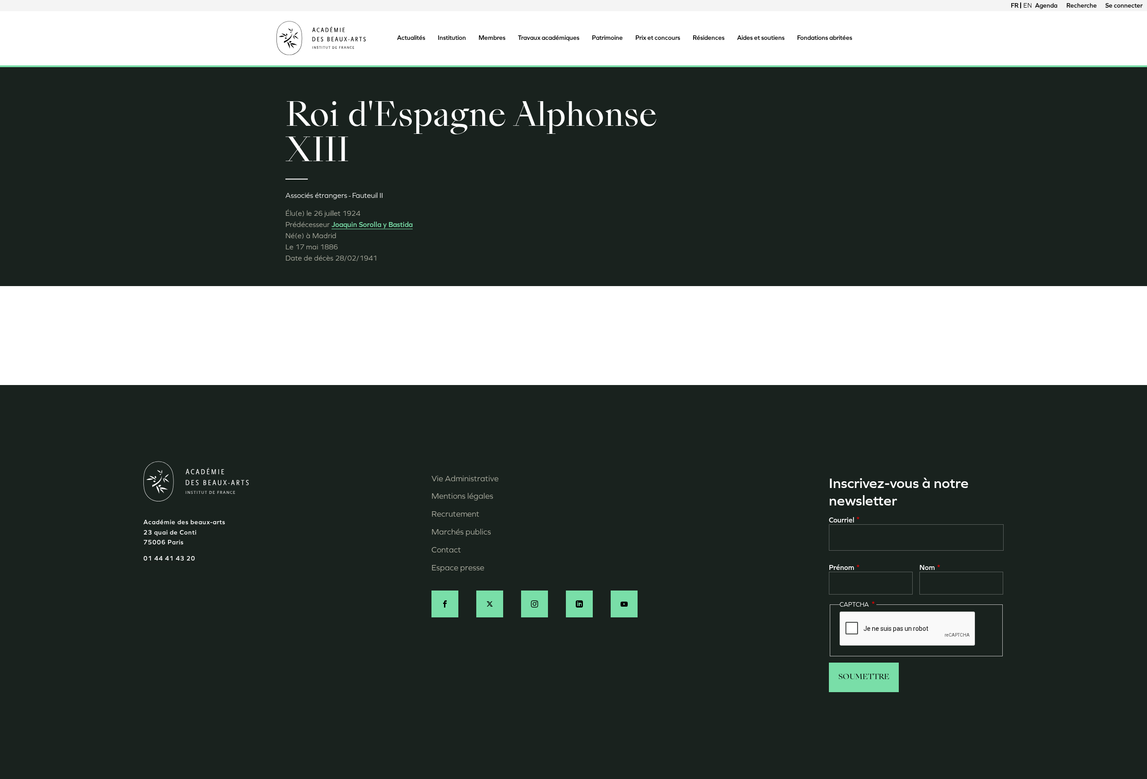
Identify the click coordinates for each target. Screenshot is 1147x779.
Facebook (444, 604)
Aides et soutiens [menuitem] (761, 38)
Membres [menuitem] (492, 38)
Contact (446, 550)
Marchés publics (461, 532)
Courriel (841, 520)
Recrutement (455, 514)
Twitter (489, 604)
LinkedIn (579, 604)
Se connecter (1124, 5)
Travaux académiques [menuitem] (548, 38)
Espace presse (457, 568)
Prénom (841, 567)
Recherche (1081, 5)
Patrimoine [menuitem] (607, 38)
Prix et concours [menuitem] (657, 38)
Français (1015, 5)
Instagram (534, 604)
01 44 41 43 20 (169, 558)
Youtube (624, 604)
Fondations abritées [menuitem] (824, 38)
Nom (927, 567)
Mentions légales (462, 496)
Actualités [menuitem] (411, 38)
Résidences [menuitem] (708, 38)
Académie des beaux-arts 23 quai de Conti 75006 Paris (184, 532)
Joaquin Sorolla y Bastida (372, 224)
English (1027, 5)
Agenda (1046, 5)
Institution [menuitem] (452, 38)
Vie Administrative (465, 479)
